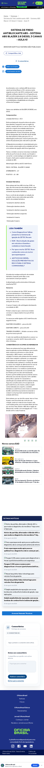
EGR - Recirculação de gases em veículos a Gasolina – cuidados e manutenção (23, 243)
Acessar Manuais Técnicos (22, 613)
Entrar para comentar (16, 681)
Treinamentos (22, 711)
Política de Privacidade (32, 752)
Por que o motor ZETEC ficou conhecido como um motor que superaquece (23, 251)
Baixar (35, 765)
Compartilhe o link (14, 53)
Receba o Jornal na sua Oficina (22, 723)
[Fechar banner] (41, 765)
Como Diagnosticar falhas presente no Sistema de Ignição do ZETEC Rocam (22, 234)
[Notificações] (33, 3)
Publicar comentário (17, 677)
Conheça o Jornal (22, 720)
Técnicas (13, 16)
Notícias (22, 699)
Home (6, 16)
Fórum (22, 702)
